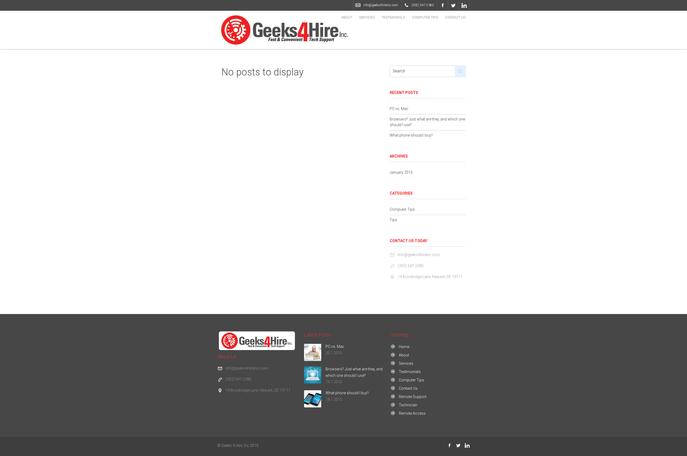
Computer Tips (425, 17)
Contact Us (455, 17)
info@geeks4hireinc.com (380, 5)
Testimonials (393, 17)
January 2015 (401, 172)
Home (404, 347)
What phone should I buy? (411, 135)
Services (367, 17)
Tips (393, 220)
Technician (408, 405)
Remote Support (412, 397)
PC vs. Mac (399, 109)
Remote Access (412, 413)
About (346, 17)
